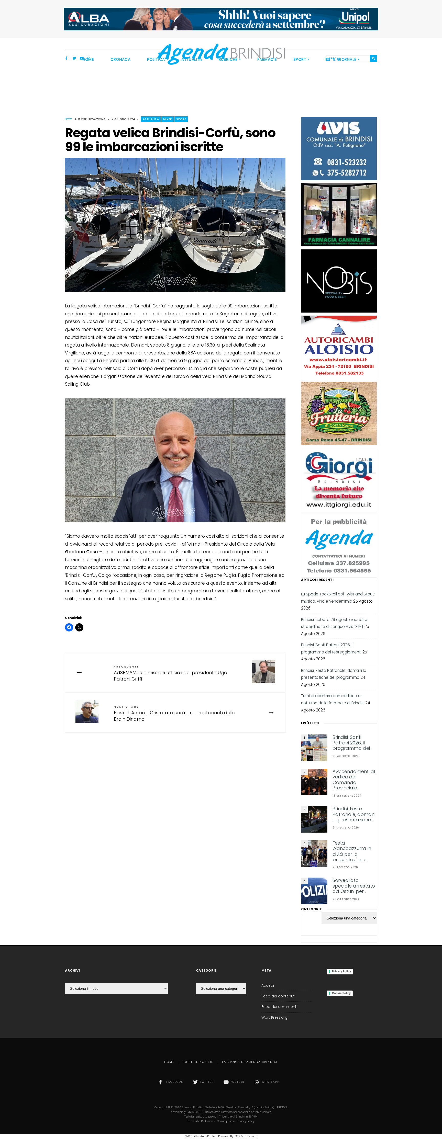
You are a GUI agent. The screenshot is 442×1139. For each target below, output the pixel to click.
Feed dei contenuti (278, 996)
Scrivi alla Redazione (201, 1121)
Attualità (151, 119)
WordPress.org (274, 1017)
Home (169, 1062)
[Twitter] (74, 59)
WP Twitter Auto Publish (201, 1136)
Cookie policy (225, 1121)
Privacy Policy (341, 971)
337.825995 (194, 1112)
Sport (181, 119)
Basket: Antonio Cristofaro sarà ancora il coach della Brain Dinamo (175, 713)
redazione (97, 119)
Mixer (167, 119)
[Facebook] (67, 59)
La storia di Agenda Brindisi (250, 1062)
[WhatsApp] (89, 59)
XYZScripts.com (246, 1136)
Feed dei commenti (279, 1006)
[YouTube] (81, 59)
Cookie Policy (341, 993)
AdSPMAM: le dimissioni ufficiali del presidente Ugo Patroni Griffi (170, 673)
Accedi (267, 985)
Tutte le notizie (198, 1062)
